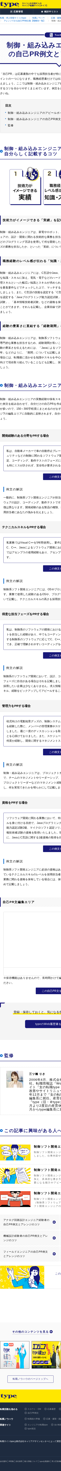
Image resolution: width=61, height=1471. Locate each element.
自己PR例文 (33, 1413)
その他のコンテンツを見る (30, 1331)
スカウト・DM (34, 1409)
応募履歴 (51, 1409)
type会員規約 (45, 1461)
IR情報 (11, 1461)
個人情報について (31, 1461)
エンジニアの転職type (38, 1425)
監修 (11, 125)
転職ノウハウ (39, 18)
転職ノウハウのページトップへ (30, 1378)
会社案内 (3, 1461)
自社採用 (19, 1461)
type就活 (32, 1428)
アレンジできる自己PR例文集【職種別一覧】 (24, 21)
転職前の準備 (34, 1419)
